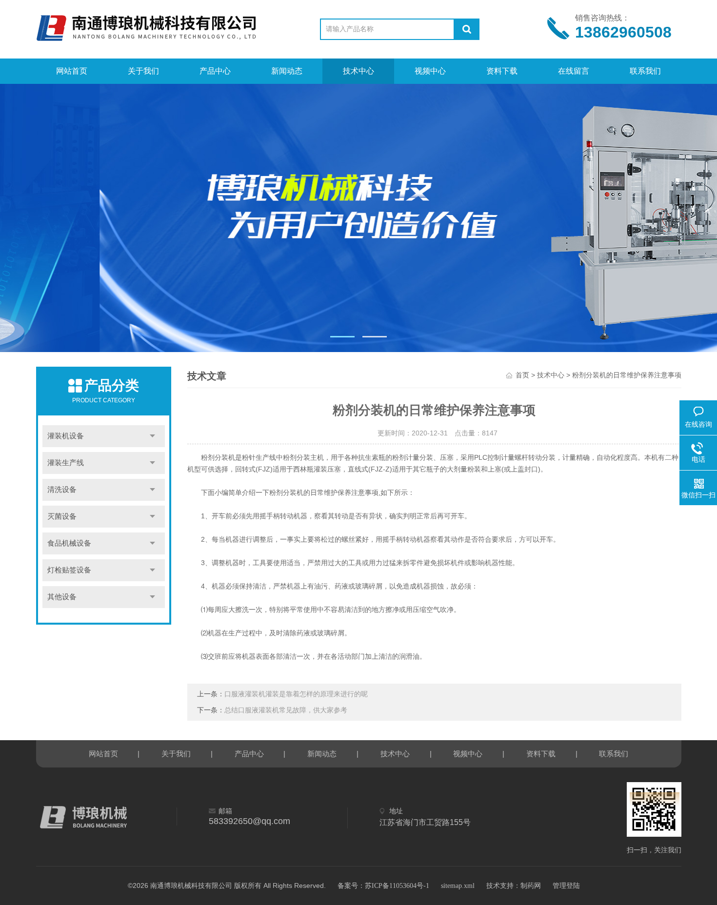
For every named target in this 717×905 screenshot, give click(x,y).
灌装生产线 (65, 463)
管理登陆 (566, 885)
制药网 (530, 885)
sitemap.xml (458, 885)
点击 (152, 436)
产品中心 (215, 71)
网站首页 (71, 71)
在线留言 (573, 71)
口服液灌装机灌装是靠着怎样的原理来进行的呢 (296, 694)
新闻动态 (286, 71)
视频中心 (430, 71)
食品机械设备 (69, 543)
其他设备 (62, 597)
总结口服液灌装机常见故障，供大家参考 (285, 710)
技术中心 (358, 71)
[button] (342, 336)
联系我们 (645, 71)
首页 (522, 375)
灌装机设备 (65, 436)
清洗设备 (62, 489)
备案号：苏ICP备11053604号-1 (383, 885)
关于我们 (143, 71)
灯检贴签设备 (69, 570)
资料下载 (502, 71)
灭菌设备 (62, 516)
